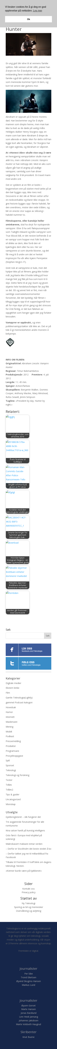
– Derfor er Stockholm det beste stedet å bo (28, 848)
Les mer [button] (37, 10)
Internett (10, 716)
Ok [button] (28, 19)
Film (8, 692)
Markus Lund (28, 984)
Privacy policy (28, 892)
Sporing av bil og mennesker (28, 907)
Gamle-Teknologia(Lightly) (19, 697)
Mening (9, 726)
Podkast (10, 736)
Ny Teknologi (28, 903)
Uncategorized (13, 799)
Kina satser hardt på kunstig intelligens (25, 830)
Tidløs (9, 784)
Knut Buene (28, 1036)
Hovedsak (11, 707)
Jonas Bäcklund (28, 1012)
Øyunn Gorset (28, 1005)
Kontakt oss (28, 888)
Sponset (10, 765)
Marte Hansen (28, 1009)
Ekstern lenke (12, 687)
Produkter (11, 746)
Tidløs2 (9, 789)
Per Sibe (28, 973)
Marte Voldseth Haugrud (28, 1024)
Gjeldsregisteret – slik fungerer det (23, 816)
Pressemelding (13, 741)
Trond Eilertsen (28, 977)
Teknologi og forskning (17, 775)
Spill (8, 760)
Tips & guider (12, 794)
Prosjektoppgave (14, 755)
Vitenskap (11, 804)
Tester (9, 779)
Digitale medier (13, 683)
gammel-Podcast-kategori (19, 702)
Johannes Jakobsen (28, 1020)
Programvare (12, 750)
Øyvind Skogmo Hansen (28, 981)
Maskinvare (11, 721)
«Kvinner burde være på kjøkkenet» (24, 870)
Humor (9, 712)
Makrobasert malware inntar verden (24, 843)
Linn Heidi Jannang (28, 1016)
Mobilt (9, 731)
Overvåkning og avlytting (28, 910)
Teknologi (11, 770)
